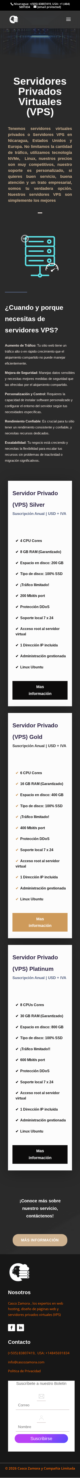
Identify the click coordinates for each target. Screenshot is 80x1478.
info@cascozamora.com (26, 1362)
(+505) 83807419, (22, 1353)
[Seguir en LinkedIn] (20, 1327)
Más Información (40, 1240)
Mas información (40, 690)
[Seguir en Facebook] (11, 1327)
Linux (30, 158)
